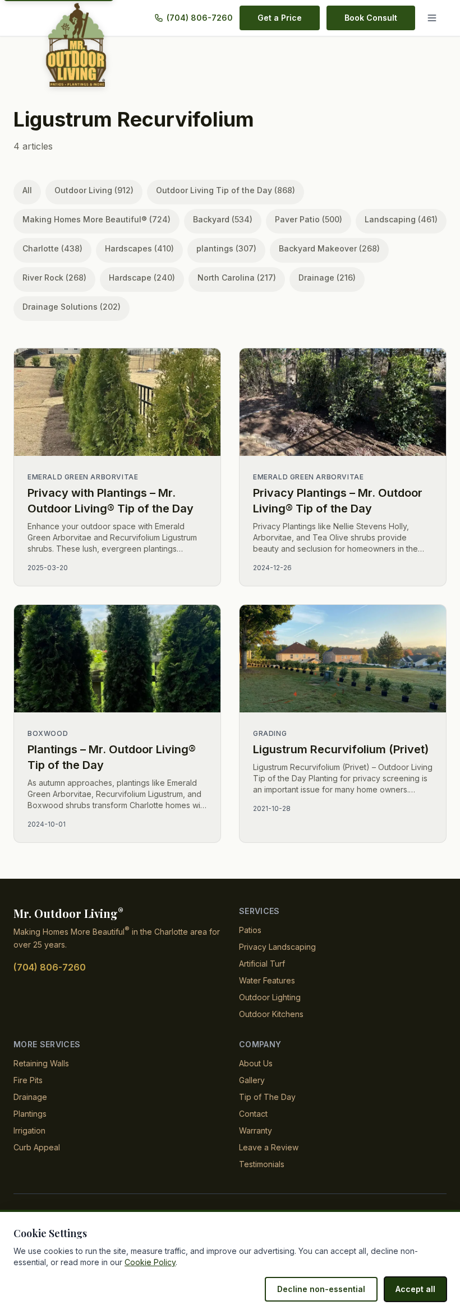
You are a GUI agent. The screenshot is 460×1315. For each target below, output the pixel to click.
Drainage (30, 1097)
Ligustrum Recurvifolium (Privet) (341, 749)
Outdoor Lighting (270, 997)
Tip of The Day (267, 1097)
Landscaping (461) (401, 219)
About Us (256, 1063)
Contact (253, 1113)
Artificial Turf (262, 963)
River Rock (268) (54, 277)
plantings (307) (226, 248)
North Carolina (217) (236, 277)
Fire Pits (28, 1080)
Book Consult (370, 17)
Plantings (30, 1113)
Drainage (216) (327, 277)
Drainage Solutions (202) (71, 306)
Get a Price (279, 17)
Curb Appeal (36, 1147)
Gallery (252, 1080)
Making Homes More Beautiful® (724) (96, 219)
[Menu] (434, 18)
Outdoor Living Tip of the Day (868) (225, 190)
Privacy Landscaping (277, 947)
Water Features (267, 980)
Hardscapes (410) (139, 248)
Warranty (255, 1130)
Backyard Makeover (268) (329, 248)
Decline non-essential (321, 1289)
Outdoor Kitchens (271, 1014)
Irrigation (29, 1130)
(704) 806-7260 (200, 17)
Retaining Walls (41, 1063)
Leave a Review (268, 1147)
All (27, 190)
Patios (250, 930)
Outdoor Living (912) (94, 190)
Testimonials (261, 1164)
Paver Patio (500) (308, 219)
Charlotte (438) (52, 248)
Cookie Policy (150, 1262)
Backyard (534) (222, 219)
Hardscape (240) (142, 277)
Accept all (415, 1289)
